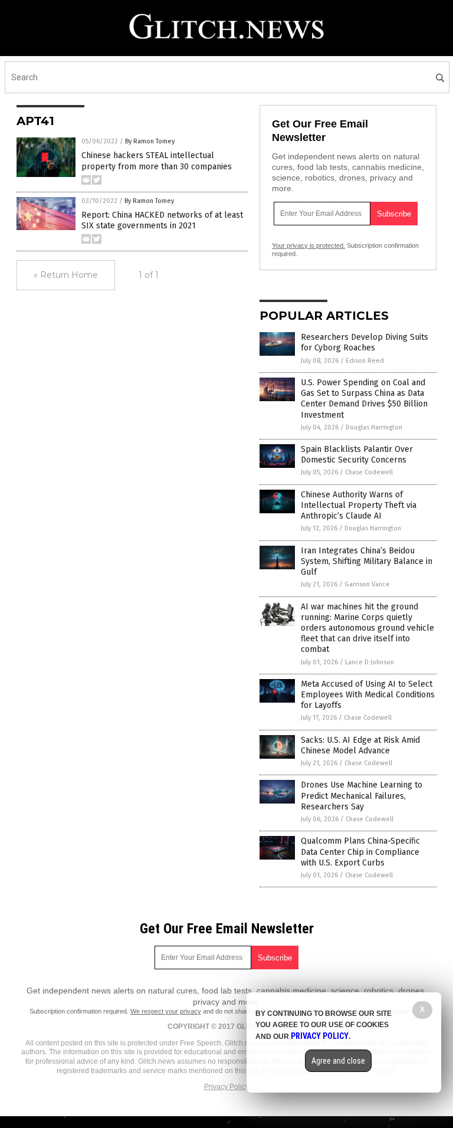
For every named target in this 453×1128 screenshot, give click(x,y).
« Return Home (66, 275)
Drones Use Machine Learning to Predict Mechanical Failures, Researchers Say (361, 795)
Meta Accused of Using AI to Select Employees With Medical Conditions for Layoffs (368, 694)
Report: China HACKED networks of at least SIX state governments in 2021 (162, 220)
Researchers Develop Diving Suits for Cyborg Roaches (364, 342)
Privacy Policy (226, 1087)
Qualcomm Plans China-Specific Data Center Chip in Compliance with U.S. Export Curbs (360, 851)
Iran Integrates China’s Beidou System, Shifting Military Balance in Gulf (366, 561)
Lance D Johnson (369, 662)
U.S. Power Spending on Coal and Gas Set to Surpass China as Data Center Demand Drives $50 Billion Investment (364, 399)
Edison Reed (365, 361)
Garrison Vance (367, 584)
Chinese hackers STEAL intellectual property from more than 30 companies (156, 160)
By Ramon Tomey (150, 141)
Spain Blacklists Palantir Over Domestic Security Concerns (357, 454)
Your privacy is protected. (308, 245)
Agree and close (338, 1060)
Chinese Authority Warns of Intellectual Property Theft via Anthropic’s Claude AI (358, 505)
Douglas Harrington (374, 427)
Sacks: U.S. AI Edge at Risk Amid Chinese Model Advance (360, 745)
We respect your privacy (165, 1011)
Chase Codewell (369, 472)
